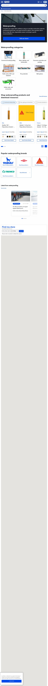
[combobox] (15, 231)
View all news (3, 188)
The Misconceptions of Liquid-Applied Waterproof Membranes (20, 208)
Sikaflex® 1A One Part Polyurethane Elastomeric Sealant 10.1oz (26, 127)
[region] (11, 678)
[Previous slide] (42, 146)
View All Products (43, 96)
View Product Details (9, 140)
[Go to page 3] (5, 146)
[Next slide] (46, 146)
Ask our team (24, 38)
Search (21, 231)
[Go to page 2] (23, 218)
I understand (11, 681)
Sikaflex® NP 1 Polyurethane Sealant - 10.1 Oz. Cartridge (8, 127)
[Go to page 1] (2, 146)
